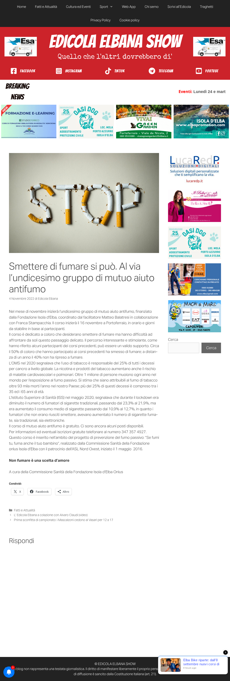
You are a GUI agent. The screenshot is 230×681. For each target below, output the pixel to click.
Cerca (173, 339)
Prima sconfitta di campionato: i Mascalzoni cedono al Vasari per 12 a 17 (63, 520)
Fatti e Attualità (46, 6)
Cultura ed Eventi (78, 6)
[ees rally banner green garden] (143, 121)
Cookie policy (129, 20)
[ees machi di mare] (194, 316)
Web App (129, 6)
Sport (104, 6)
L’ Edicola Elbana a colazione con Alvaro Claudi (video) (51, 515)
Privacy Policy (101, 20)
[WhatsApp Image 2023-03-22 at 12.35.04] (194, 169)
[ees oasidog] (194, 242)
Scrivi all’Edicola (179, 6)
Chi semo (152, 6)
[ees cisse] (194, 279)
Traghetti (206, 6)
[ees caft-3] (28, 121)
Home (21, 6)
